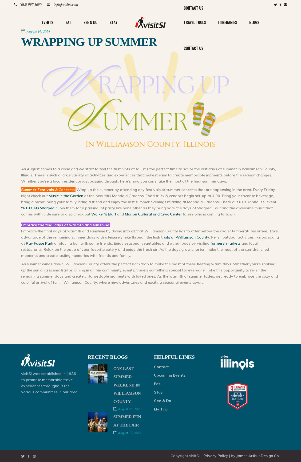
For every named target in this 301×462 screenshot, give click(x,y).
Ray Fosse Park (39, 243)
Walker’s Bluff (103, 214)
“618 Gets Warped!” (39, 208)
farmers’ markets (225, 243)
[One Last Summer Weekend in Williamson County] (97, 373)
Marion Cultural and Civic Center (153, 214)
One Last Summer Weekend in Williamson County (127, 385)
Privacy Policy (215, 455)
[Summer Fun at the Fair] (97, 422)
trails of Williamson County (185, 237)
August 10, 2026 (130, 433)
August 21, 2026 (130, 409)
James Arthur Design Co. (258, 455)
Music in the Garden (66, 195)
